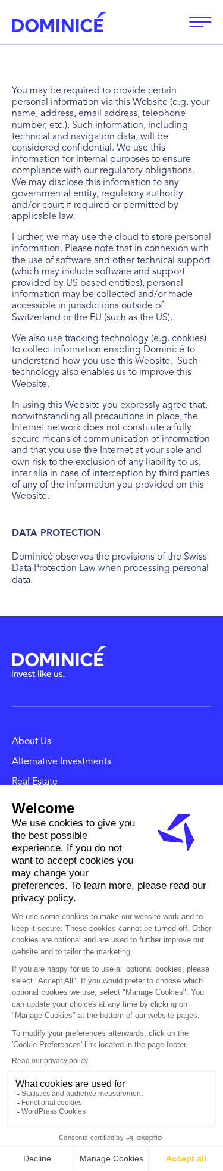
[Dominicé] (59, 661)
